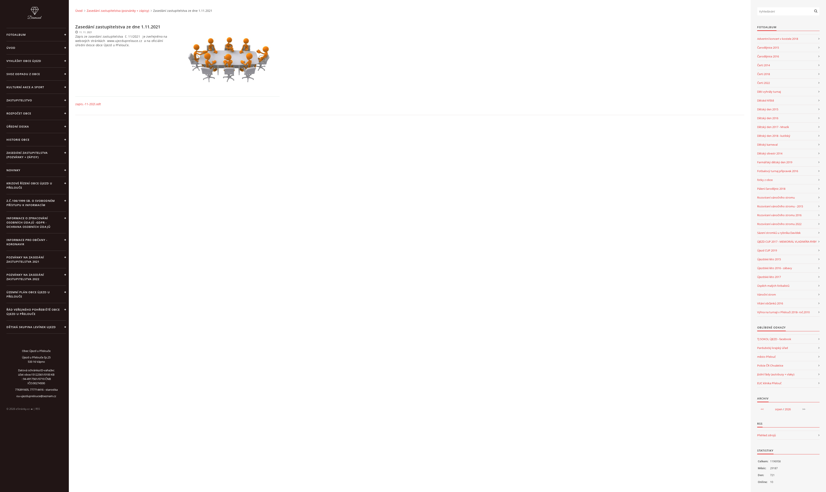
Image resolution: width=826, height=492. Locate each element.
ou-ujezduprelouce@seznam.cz (36, 396)
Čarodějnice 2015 (768, 47)
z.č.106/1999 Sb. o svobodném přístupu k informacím (30, 203)
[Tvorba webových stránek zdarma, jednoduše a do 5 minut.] (31, 409)
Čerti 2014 (763, 65)
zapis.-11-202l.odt (88, 104)
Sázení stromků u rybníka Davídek (779, 233)
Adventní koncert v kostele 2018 (777, 39)
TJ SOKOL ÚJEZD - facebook (774, 339)
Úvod (10, 48)
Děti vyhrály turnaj (769, 92)
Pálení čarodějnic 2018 (771, 189)
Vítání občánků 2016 (770, 303)
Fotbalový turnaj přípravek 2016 (777, 171)
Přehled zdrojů (766, 435)
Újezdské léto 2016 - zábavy (774, 268)
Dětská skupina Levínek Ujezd (31, 327)
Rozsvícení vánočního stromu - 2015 (780, 206)
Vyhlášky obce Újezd (23, 61)
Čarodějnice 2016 (768, 56)
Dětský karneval (767, 145)
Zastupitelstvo (19, 100)
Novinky (13, 170)
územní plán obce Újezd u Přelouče (28, 294)
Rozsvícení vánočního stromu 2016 (779, 215)
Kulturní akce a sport (25, 87)
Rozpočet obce (18, 113)
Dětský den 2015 (767, 109)
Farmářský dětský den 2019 (774, 162)
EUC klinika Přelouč (769, 383)
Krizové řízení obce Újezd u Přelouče (29, 185)
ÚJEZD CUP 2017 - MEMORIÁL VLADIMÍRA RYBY (787, 242)
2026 (788, 409)
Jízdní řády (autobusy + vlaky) (775, 374)
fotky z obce (765, 180)
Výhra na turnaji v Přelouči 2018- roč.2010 (783, 312)
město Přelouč (766, 357)
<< (762, 409)
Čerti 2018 (763, 74)
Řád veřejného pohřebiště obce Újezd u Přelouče (33, 312)
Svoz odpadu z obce (23, 74)
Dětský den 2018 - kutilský (773, 136)
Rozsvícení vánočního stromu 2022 (779, 224)
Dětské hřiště (765, 100)
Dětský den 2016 (767, 118)
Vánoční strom (766, 294)
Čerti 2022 (763, 83)
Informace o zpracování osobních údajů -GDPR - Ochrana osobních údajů (28, 222)
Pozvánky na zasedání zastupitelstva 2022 (25, 277)
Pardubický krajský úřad (772, 348)
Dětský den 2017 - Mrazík (773, 127)
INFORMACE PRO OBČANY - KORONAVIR (26, 242)
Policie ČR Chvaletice (770, 365)
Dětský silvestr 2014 (769, 153)
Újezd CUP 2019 (767, 250)
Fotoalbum (16, 35)
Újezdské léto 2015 (769, 259)
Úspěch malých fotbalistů (773, 286)
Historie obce (17, 140)
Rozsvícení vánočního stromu (776, 197)
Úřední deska (17, 126)
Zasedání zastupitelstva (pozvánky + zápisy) (27, 155)
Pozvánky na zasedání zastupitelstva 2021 (25, 259)
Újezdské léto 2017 (769, 277)
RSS (37, 409)
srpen (778, 409)
